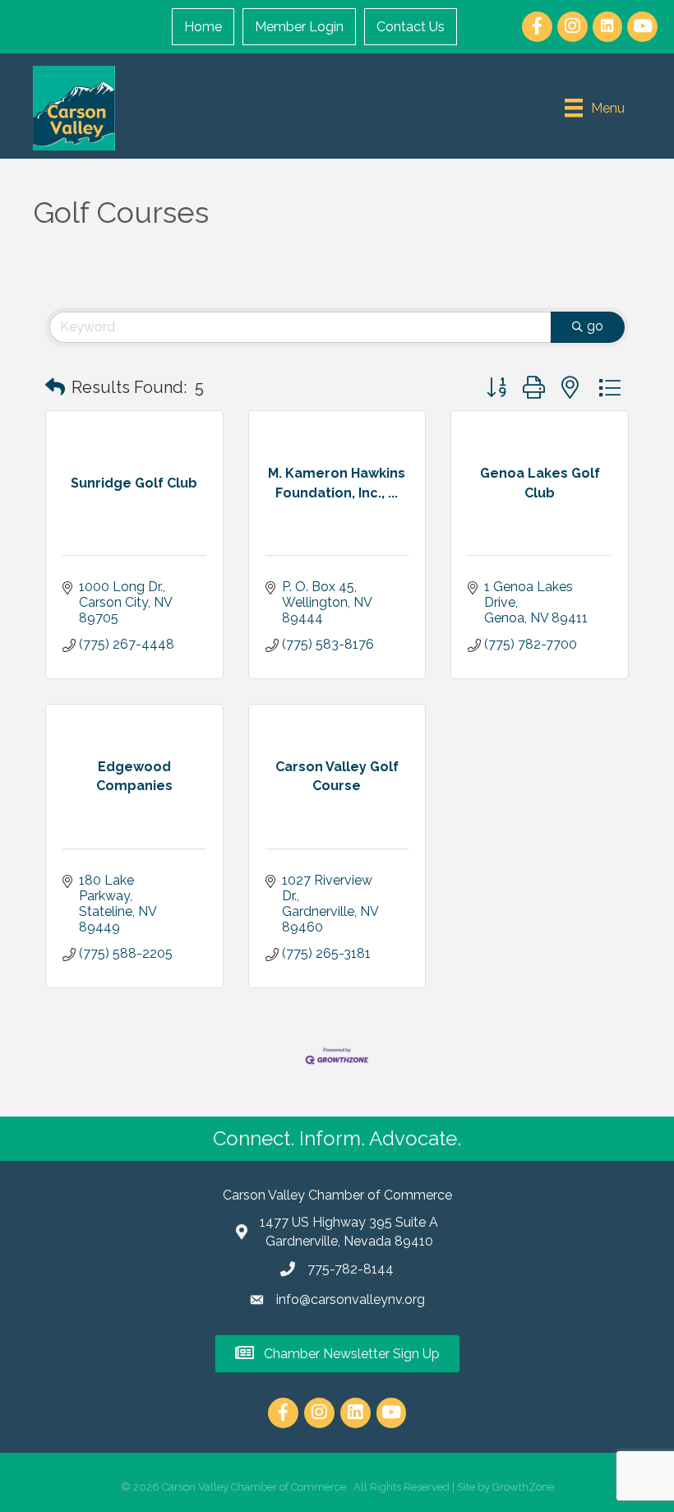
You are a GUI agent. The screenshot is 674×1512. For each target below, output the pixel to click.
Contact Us (410, 27)
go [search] (595, 326)
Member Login (299, 27)
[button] (55, 387)
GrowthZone (523, 1487)
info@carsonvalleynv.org (350, 1299)
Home (203, 27)
